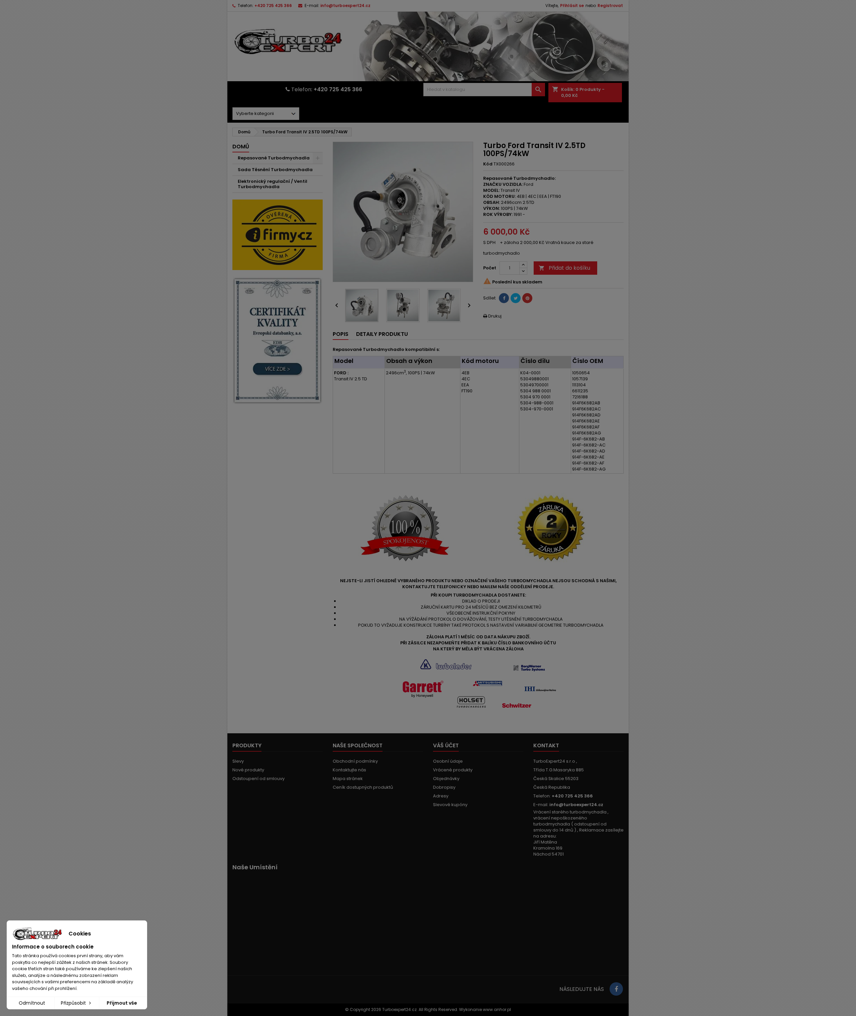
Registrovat (610, 5)
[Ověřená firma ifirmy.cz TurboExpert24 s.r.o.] (277, 234)
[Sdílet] (504, 298)
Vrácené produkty (452, 770)
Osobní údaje (448, 761)
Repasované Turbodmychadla (274, 158)
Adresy (440, 796)
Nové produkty (248, 770)
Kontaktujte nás (349, 770)
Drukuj (492, 316)
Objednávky (446, 778)
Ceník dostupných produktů (363, 787)
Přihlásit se (572, 5)
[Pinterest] (527, 298)
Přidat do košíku (564, 268)
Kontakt (546, 745)
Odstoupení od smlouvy (258, 778)
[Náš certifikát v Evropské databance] (277, 341)
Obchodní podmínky (355, 761)
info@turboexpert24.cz (345, 5)
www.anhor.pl (497, 1009)
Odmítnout (32, 1003)
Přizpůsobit (74, 1003)
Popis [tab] (340, 334)
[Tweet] (516, 298)
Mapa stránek (348, 778)
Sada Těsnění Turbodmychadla (275, 169)
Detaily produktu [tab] (382, 334)
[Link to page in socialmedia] (616, 989)
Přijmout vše (122, 1003)
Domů (240, 146)
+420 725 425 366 (273, 5)
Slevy (238, 761)
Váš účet (446, 745)
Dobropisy (444, 787)
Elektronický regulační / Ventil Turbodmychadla (272, 184)
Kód (488, 164)
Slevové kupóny (450, 804)
